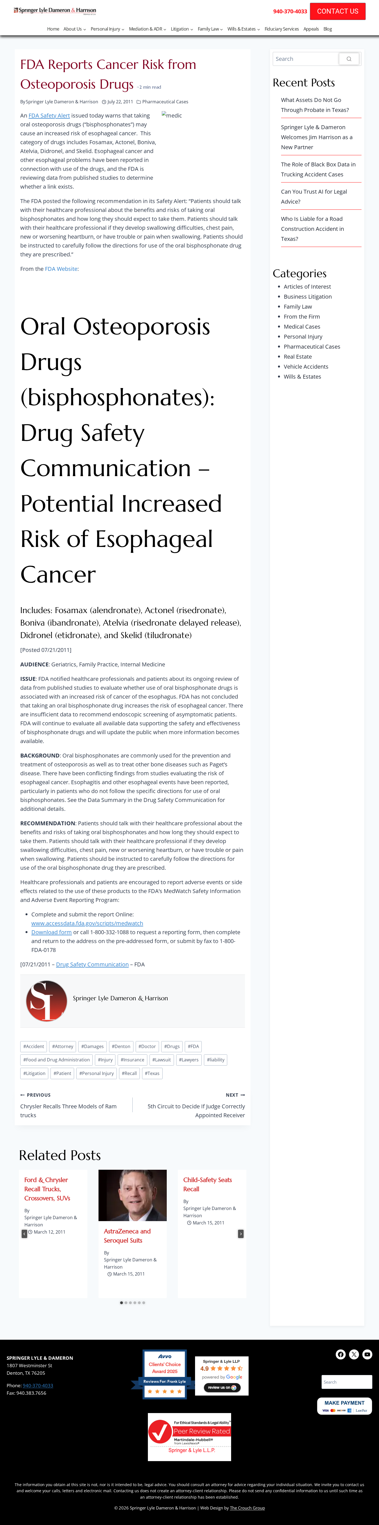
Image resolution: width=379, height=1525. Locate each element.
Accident (33, 1046)
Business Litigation (308, 296)
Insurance (132, 1060)
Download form (51, 932)
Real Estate (298, 356)
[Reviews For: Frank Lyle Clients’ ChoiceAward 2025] (164, 1397)
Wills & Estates (302, 376)
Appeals (311, 29)
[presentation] (132, 1195)
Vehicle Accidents (306, 366)
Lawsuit (161, 1060)
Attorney (62, 1046)
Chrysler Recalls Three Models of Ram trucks (68, 1105)
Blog (328, 29)
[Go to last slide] (24, 1234)
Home (53, 29)
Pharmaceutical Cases (165, 102)
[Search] (349, 58)
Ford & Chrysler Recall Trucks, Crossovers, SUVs (47, 1189)
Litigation (34, 1073)
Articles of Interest (307, 286)
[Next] (241, 1234)
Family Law (298, 306)
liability (215, 1060)
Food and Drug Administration (56, 1060)
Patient (62, 1073)
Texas (152, 1073)
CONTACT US (337, 11)
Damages (92, 1046)
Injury (105, 1060)
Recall (129, 1073)
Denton (121, 1046)
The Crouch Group (247, 1508)
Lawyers (189, 1060)
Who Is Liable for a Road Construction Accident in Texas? (312, 228)
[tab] (121, 1302)
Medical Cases (302, 326)
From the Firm (302, 316)
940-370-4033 (38, 1385)
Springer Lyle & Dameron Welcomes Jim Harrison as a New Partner (317, 137)
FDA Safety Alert (49, 115)
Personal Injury (96, 1073)
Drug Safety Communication (92, 964)
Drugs (172, 1046)
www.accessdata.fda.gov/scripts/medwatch (87, 923)
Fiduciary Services (282, 29)
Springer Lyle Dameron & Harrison (120, 998)
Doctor (147, 1046)
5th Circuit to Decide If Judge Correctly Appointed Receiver (196, 1105)
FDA (193, 1046)
